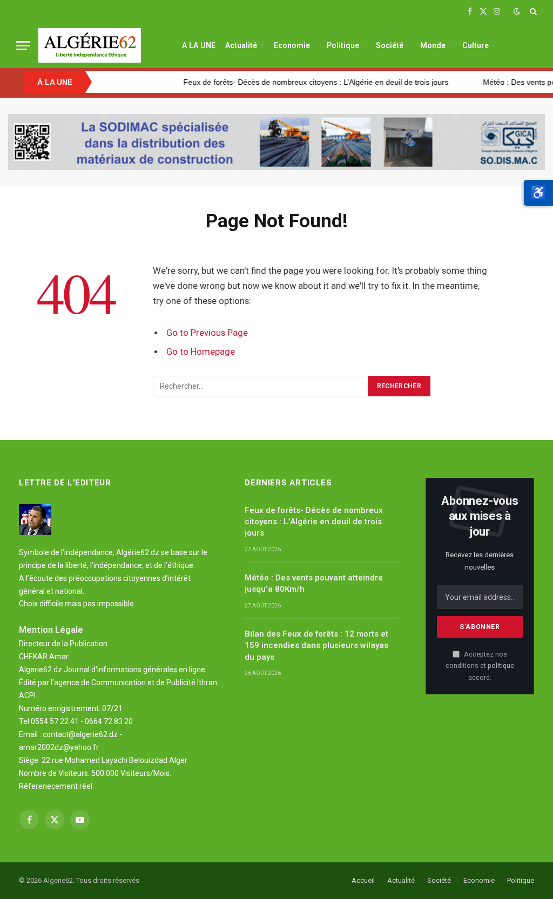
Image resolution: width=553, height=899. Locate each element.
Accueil (363, 880)
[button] (538, 193)
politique (501, 665)
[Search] (532, 11)
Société (389, 45)
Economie (292, 45)
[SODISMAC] (276, 142)
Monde (433, 45)
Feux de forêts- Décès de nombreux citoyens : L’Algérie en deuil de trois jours (296, 82)
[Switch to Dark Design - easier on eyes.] (517, 11)
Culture (475, 45)
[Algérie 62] (89, 45)
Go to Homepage (200, 352)
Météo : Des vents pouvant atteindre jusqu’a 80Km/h (314, 583)
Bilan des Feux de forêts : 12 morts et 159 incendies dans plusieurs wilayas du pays (316, 645)
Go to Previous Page (207, 333)
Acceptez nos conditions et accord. (480, 665)
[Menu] (23, 45)
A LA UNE (198, 45)
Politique (343, 45)
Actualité (241, 45)
